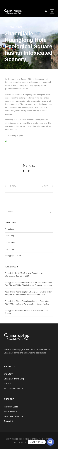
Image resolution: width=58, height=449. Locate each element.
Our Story (8, 374)
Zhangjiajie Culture (13, 255)
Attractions (9, 229)
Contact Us (9, 421)
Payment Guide (11, 407)
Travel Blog (9, 236)
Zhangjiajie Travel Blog (14, 379)
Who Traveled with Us (13, 388)
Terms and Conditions (13, 416)
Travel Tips (9, 249)
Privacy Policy (10, 411)
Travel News (15, 27)
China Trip (8, 383)
